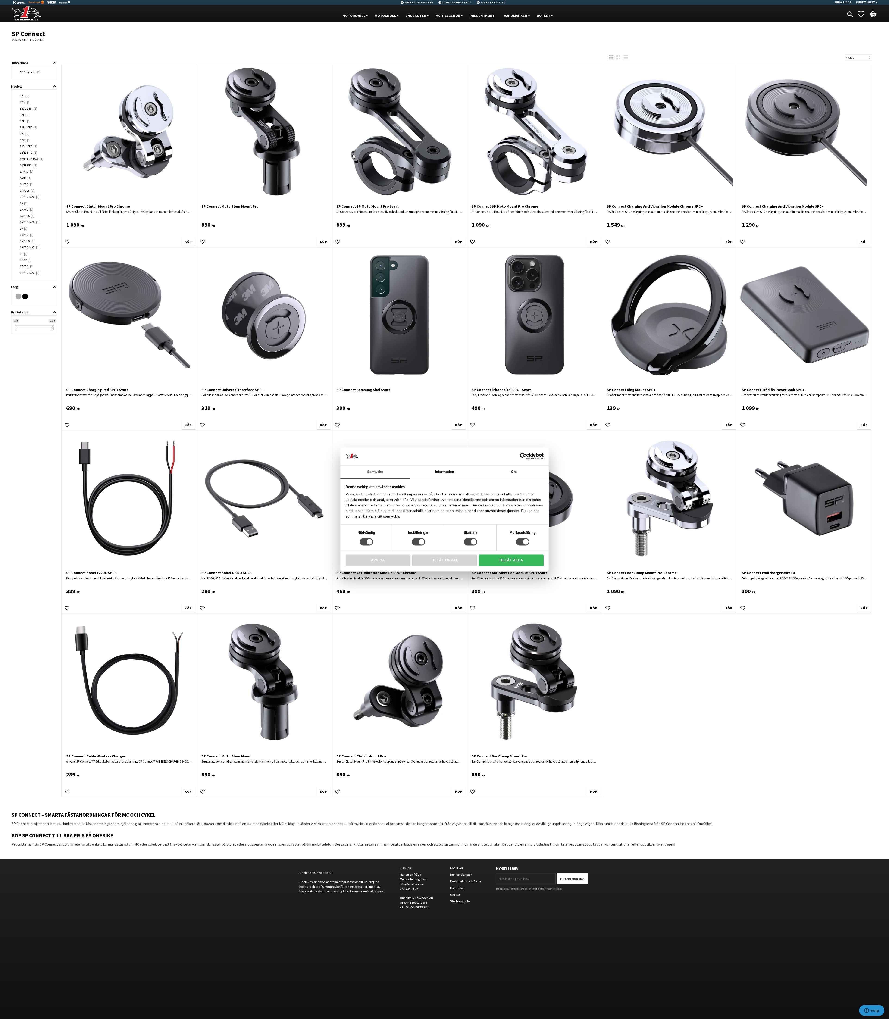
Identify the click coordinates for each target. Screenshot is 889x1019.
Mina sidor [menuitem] (843, 2)
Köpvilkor (456, 868)
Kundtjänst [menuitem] (865, 2)
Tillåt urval (444, 560)
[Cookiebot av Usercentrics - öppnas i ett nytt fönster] (523, 456)
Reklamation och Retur (465, 881)
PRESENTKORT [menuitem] (482, 15)
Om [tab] (514, 472)
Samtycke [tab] (375, 472)
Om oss (455, 895)
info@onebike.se (412, 884)
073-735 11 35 (409, 889)
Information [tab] (444, 472)
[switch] (418, 542)
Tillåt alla (511, 560)
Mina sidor (457, 888)
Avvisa (378, 560)
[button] (863, 14)
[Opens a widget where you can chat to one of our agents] (871, 1011)
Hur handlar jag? (461, 874)
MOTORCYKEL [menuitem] (353, 15)
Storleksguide (460, 901)
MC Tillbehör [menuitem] (447, 15)
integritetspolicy (554, 888)
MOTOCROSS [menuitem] (385, 15)
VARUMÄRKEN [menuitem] (515, 15)
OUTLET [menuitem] (543, 15)
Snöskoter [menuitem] (415, 15)
